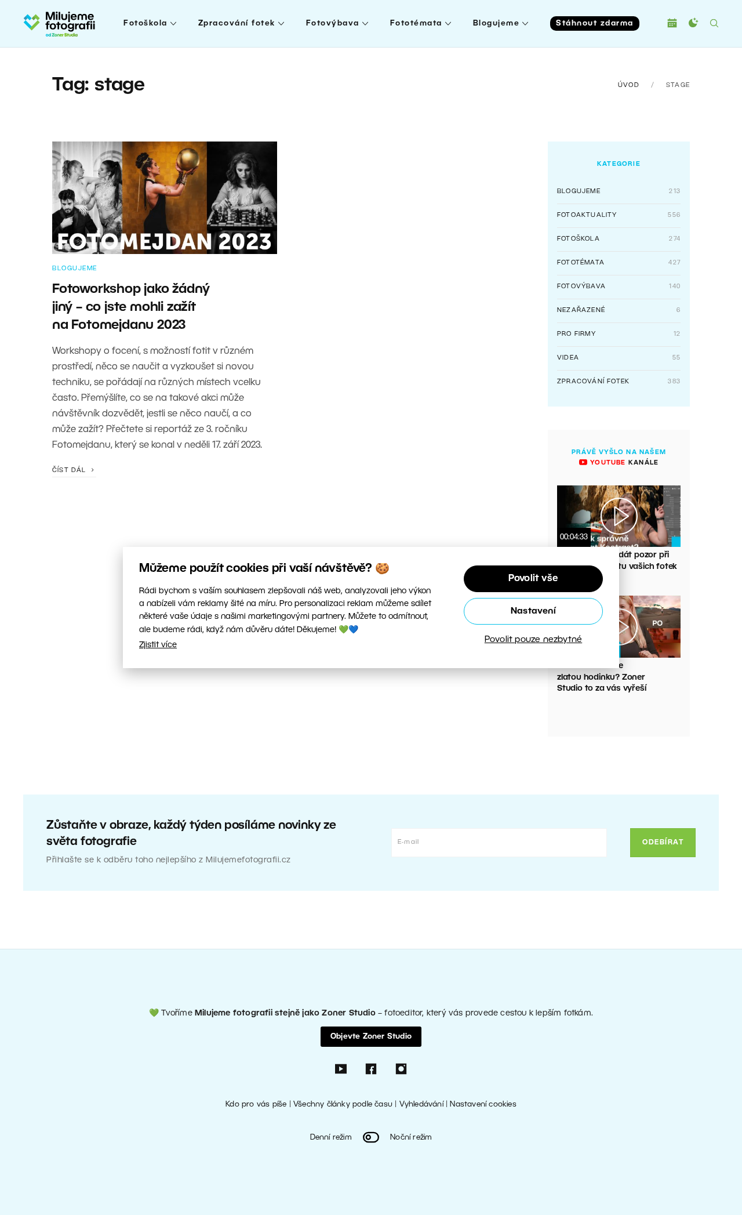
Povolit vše (533, 579)
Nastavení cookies (483, 1104)
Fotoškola (145, 23)
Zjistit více (158, 645)
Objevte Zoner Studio (371, 1036)
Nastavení (533, 611)
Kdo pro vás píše (255, 1104)
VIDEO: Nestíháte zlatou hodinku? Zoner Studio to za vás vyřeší (601, 677)
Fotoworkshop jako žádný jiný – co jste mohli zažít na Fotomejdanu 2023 (130, 308)
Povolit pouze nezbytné (533, 640)
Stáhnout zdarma (595, 23)
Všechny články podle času (342, 1104)
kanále (623, 463)
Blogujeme (496, 23)
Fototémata (416, 23)
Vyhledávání (421, 1104)
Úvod (628, 85)
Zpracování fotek (236, 23)
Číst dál (70, 470)
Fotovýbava (332, 23)
